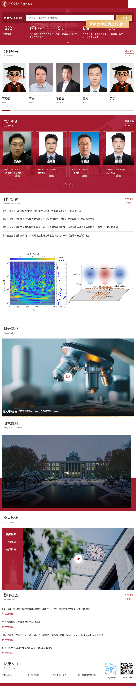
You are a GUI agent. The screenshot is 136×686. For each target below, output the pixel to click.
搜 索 (125, 18)
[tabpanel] (15, 30)
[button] (6, 110)
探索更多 (68, 376)
